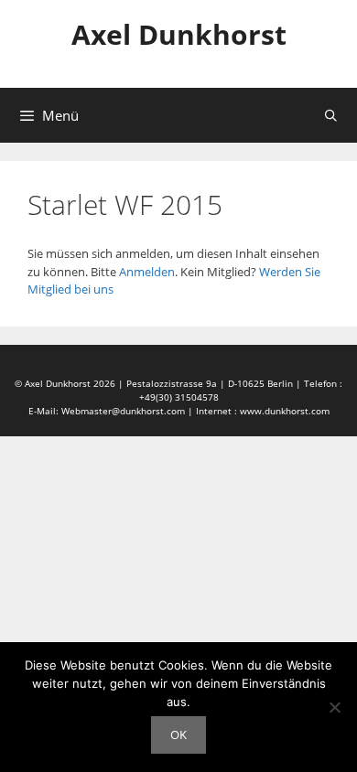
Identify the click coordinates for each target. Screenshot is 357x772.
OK (178, 734)
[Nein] (334, 707)
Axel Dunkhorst (179, 34)
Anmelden (147, 271)
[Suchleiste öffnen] (331, 115)
